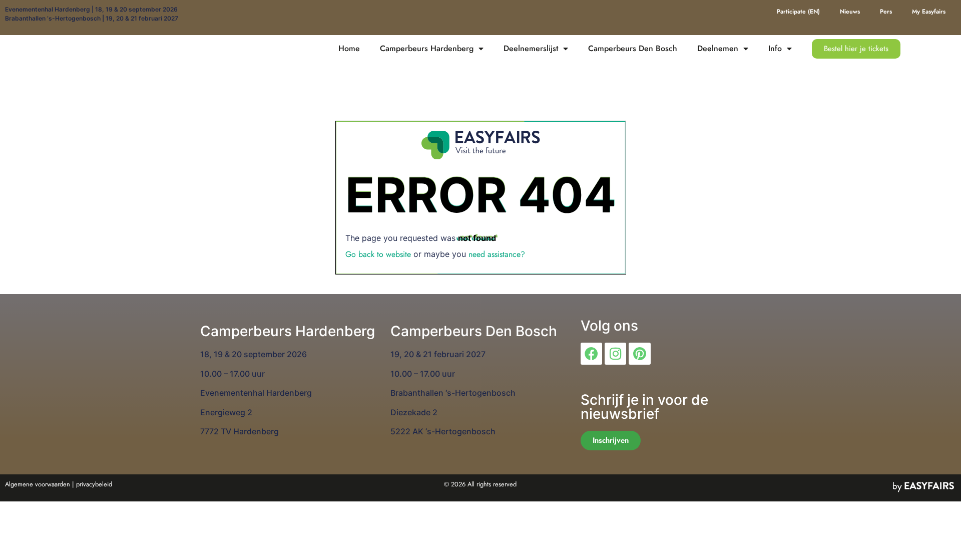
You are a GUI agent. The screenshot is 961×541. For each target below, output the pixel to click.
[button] (856, 49)
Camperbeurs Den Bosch (632, 48)
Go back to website (378, 254)
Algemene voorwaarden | (39, 484)
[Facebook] (591, 353)
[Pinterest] (639, 353)
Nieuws (850, 11)
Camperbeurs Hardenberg (426, 48)
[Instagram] (615, 353)
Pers (886, 11)
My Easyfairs (928, 11)
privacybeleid (94, 484)
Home (349, 48)
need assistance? (496, 254)
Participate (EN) (798, 11)
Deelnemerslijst (531, 48)
